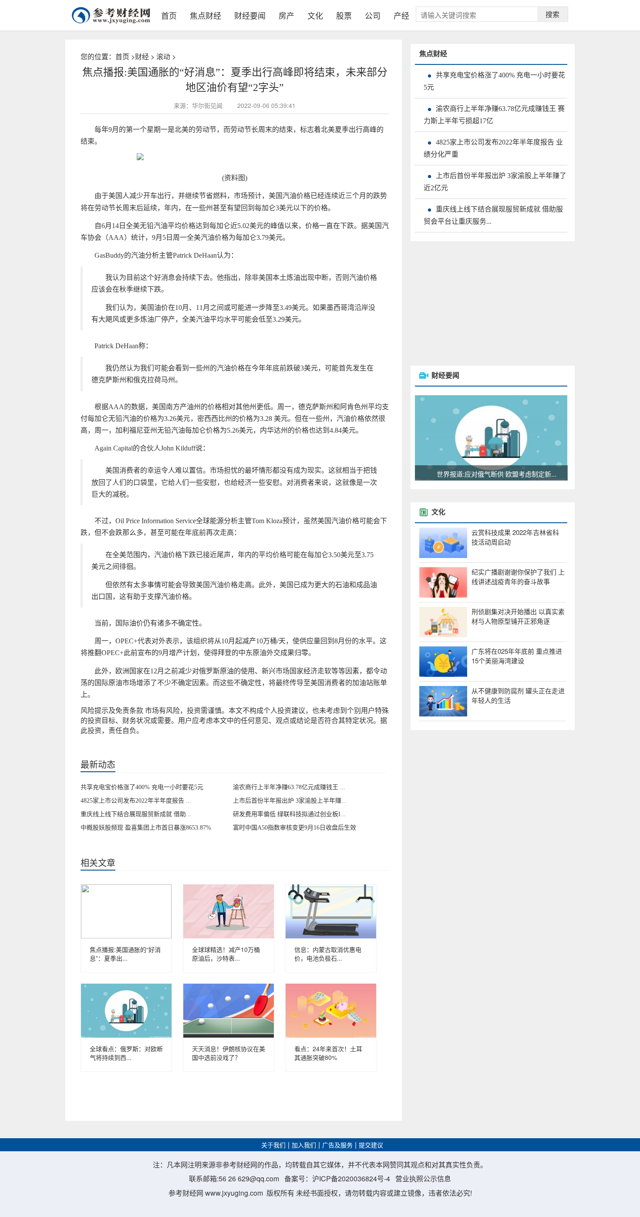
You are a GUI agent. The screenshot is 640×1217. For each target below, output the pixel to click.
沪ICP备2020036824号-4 (351, 1178)
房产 (286, 15)
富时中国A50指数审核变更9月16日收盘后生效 (294, 827)
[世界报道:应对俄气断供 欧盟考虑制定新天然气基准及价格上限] (491, 437)
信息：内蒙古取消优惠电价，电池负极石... (327, 953)
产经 (401, 15)
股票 (344, 15)
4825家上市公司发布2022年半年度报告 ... (136, 800)
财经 (142, 56)
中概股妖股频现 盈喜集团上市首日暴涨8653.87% (146, 827)
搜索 (552, 14)
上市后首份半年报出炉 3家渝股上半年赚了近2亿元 (495, 182)
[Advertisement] (476, 304)
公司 (373, 15)
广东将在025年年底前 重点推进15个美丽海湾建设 (517, 656)
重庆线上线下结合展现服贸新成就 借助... (136, 814)
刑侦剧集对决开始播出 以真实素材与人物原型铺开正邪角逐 (518, 616)
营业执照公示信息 (423, 1178)
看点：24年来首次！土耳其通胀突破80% (328, 1053)
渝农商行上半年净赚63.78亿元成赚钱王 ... (289, 787)
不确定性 (157, 739)
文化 (315, 15)
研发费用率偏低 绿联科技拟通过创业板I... (289, 814)
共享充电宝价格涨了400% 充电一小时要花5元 (142, 787)
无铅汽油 (113, 739)
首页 (169, 15)
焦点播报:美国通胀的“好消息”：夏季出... (125, 953)
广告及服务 (337, 1145)
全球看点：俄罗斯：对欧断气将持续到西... (126, 1053)
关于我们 (273, 1145)
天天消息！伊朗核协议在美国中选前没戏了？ (228, 1053)
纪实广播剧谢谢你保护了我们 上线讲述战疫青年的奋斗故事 (518, 576)
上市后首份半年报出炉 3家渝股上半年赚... (290, 800)
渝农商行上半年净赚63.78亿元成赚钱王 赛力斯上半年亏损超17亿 (494, 114)
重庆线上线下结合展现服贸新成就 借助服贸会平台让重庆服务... (493, 215)
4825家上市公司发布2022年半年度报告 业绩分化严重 (493, 148)
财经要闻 (250, 15)
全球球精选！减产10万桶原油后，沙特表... (226, 953)
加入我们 (304, 1145)
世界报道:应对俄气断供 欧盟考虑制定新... (496, 473)
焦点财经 (205, 15)
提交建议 (371, 1145)
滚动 (163, 56)
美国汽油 (135, 739)
